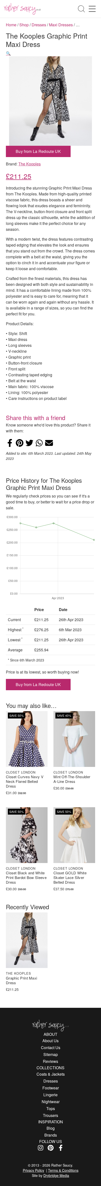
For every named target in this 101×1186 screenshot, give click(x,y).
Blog (51, 1128)
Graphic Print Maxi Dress (21, 980)
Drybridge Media (56, 1175)
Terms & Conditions (63, 1170)
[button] (8, 53)
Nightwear (51, 1101)
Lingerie (50, 1095)
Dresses (39, 25)
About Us (50, 1040)
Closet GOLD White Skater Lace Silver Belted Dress (70, 877)
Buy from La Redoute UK (38, 151)
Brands (50, 1135)
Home (11, 25)
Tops (50, 1108)
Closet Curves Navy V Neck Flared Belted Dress (24, 781)
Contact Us (50, 1047)
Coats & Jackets (51, 1074)
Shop (24, 25)
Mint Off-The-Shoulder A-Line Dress (71, 779)
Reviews (50, 1061)
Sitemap (50, 1054)
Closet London (21, 772)
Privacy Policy (33, 1170)
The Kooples (29, 164)
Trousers (50, 1115)
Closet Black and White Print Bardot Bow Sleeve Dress (26, 877)
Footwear (50, 1088)
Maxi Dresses (61, 25)
